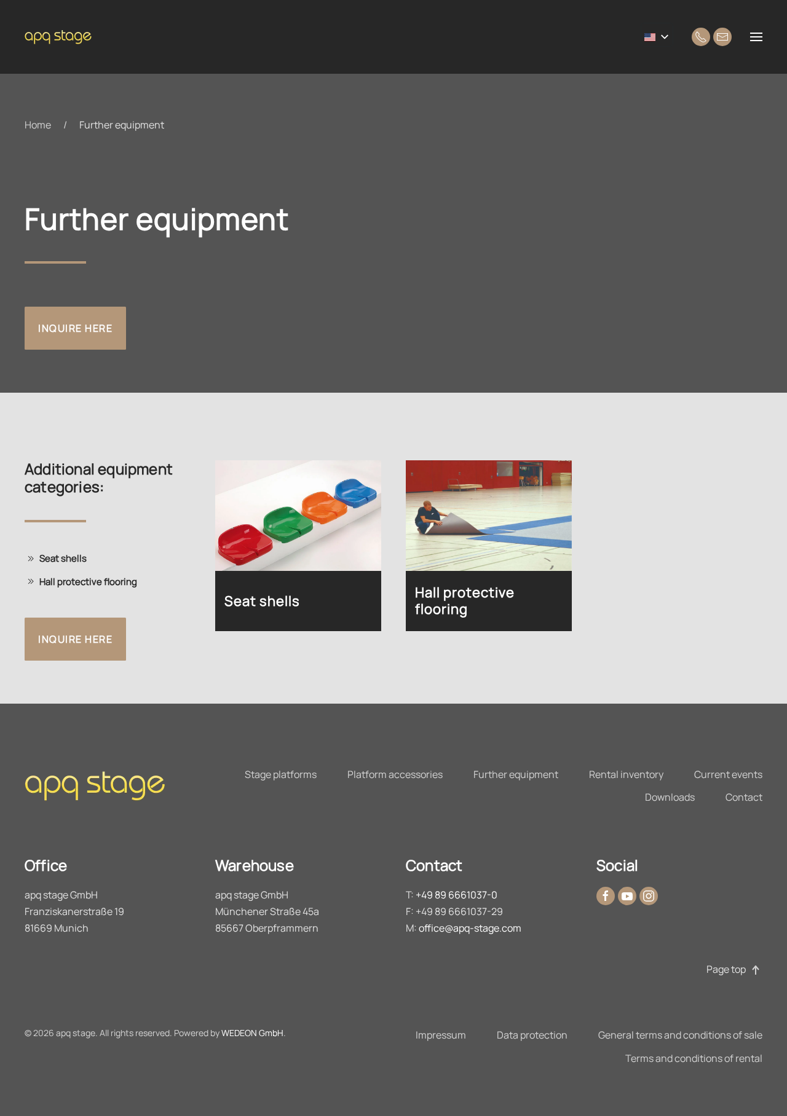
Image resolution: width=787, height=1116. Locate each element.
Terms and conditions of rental (693, 1058)
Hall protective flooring (88, 581)
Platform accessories (395, 774)
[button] (756, 37)
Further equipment (515, 774)
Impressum (441, 1035)
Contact (744, 797)
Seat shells (63, 558)
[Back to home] (61, 37)
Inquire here (75, 328)
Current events (728, 774)
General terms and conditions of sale (680, 1035)
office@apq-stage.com (470, 928)
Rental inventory (626, 774)
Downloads (670, 797)
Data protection (532, 1035)
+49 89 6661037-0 (456, 895)
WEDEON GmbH (252, 1033)
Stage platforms (281, 774)
